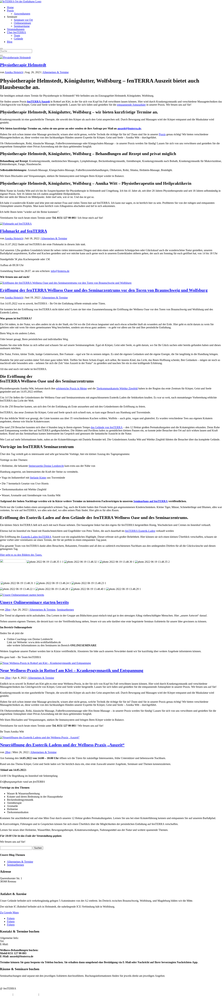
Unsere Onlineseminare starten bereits (34, 602)
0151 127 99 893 (14, 941)
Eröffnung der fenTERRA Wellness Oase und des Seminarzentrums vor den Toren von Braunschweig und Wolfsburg (104, 290)
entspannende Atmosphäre (131, 104)
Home (10, 7)
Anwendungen (22, 13)
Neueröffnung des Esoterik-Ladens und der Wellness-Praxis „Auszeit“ (62, 745)
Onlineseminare (22, 23)
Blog (9, 41)
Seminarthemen (65, 609)
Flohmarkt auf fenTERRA (23, 231)
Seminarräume (22, 26)
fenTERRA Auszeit (38, 101)
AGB (43, 994)
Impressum (6, 994)
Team (17, 35)
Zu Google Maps (9, 912)
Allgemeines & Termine (55, 72)
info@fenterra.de (60, 271)
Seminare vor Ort (23, 19)
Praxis (10, 10)
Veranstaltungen (15, 29)
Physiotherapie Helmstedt (23, 65)
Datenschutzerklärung (26, 994)
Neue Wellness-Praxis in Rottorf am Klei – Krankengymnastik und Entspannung (71, 670)
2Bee (8, 609)
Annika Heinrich (14, 72)
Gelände (18, 38)
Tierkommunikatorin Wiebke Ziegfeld (117, 388)
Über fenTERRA (16, 32)
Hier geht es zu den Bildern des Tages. (21, 554)
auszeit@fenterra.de (129, 128)
